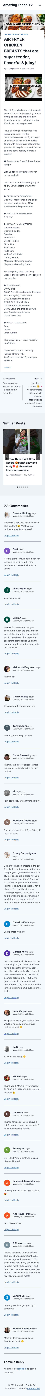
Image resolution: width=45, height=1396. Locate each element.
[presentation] (22, 441)
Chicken (7, 34)
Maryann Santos (22, 1328)
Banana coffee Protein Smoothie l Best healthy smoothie (11, 386)
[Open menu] (39, 5)
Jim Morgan (19, 588)
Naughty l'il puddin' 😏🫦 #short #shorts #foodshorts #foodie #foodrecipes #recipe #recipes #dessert (33, 393)
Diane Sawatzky (22, 755)
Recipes (24, 34)
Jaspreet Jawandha (24, 1181)
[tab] (17, 487)
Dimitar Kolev (20, 951)
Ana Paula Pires (22, 1213)
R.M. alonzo (19, 1243)
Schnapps (18, 1148)
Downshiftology (22, 513)
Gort (15, 549)
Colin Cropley (20, 696)
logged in (21, 1369)
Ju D (15, 1047)
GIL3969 (18, 1112)
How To (16, 34)
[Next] (38, 457)
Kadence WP (33, 1388)
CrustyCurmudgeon (24, 853)
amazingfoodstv (12, 69)
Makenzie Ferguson (24, 667)
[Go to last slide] (7, 457)
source (7, 367)
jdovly (16, 791)
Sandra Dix (19, 1295)
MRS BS (17, 1076)
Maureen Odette (22, 820)
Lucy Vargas (20, 1011)
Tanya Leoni (20, 726)
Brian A (17, 618)
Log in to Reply (11, 535)
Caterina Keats (21, 922)
